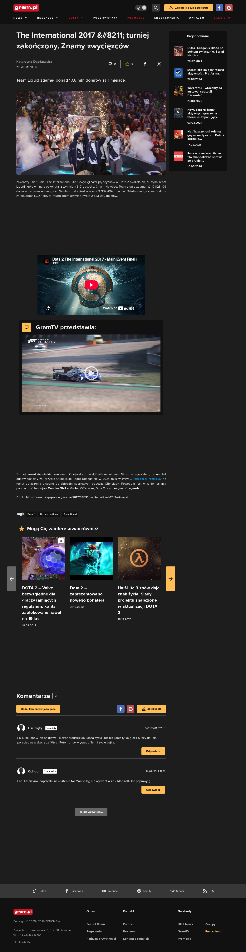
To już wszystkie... (91, 812)
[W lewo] (11, 578)
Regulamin (94, 931)
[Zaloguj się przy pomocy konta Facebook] (219, 7)
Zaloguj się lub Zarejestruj (192, 8)
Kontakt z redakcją (136, 938)
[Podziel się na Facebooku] (145, 64)
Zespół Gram (95, 924)
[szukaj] (156, 8)
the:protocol (213, 931)
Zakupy (210, 924)
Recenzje (45, 17)
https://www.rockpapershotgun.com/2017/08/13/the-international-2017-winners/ (77, 497)
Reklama (129, 931)
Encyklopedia (166, 17)
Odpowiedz (153, 751)
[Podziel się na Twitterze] (159, 64)
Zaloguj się (154, 709)
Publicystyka (105, 17)
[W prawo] (170, 578)
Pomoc (128, 924)
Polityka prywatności (101, 938)
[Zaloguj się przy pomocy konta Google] (229, 7)
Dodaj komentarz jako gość (38, 709)
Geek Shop (223, 17)
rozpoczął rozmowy (147, 479)
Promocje (136, 17)
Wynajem (197, 17)
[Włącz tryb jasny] (141, 8)
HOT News (185, 924)
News (18, 17)
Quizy (74, 17)
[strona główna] (35, 8)
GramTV (183, 931)
